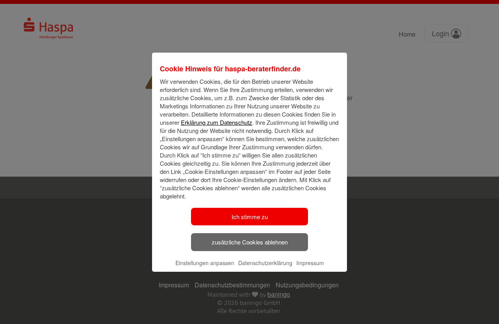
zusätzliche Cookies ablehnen (250, 242)
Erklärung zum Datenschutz (216, 122)
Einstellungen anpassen (204, 263)
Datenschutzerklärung (265, 263)
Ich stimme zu (250, 216)
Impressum (310, 263)
